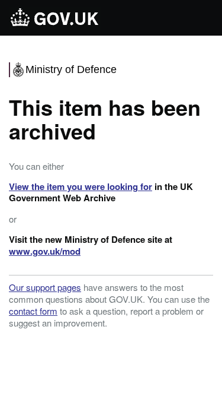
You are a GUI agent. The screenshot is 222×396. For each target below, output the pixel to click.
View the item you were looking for (80, 186)
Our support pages (45, 287)
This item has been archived (105, 118)
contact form (33, 311)
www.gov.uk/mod (45, 251)
